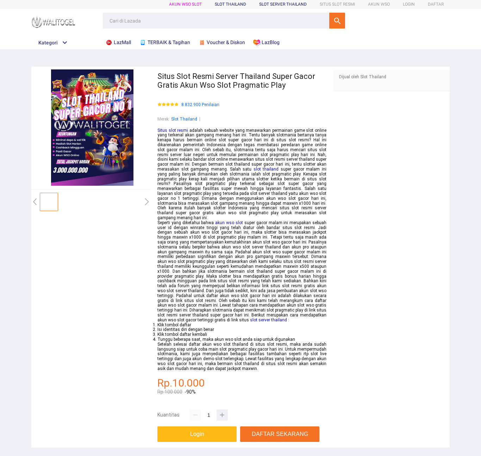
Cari (337, 21)
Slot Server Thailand (283, 4)
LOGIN (409, 4)
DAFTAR (436, 4)
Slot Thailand (184, 119)
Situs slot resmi (172, 130)
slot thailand (266, 169)
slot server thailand (268, 320)
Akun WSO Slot (185, 4)
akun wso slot (229, 222)
